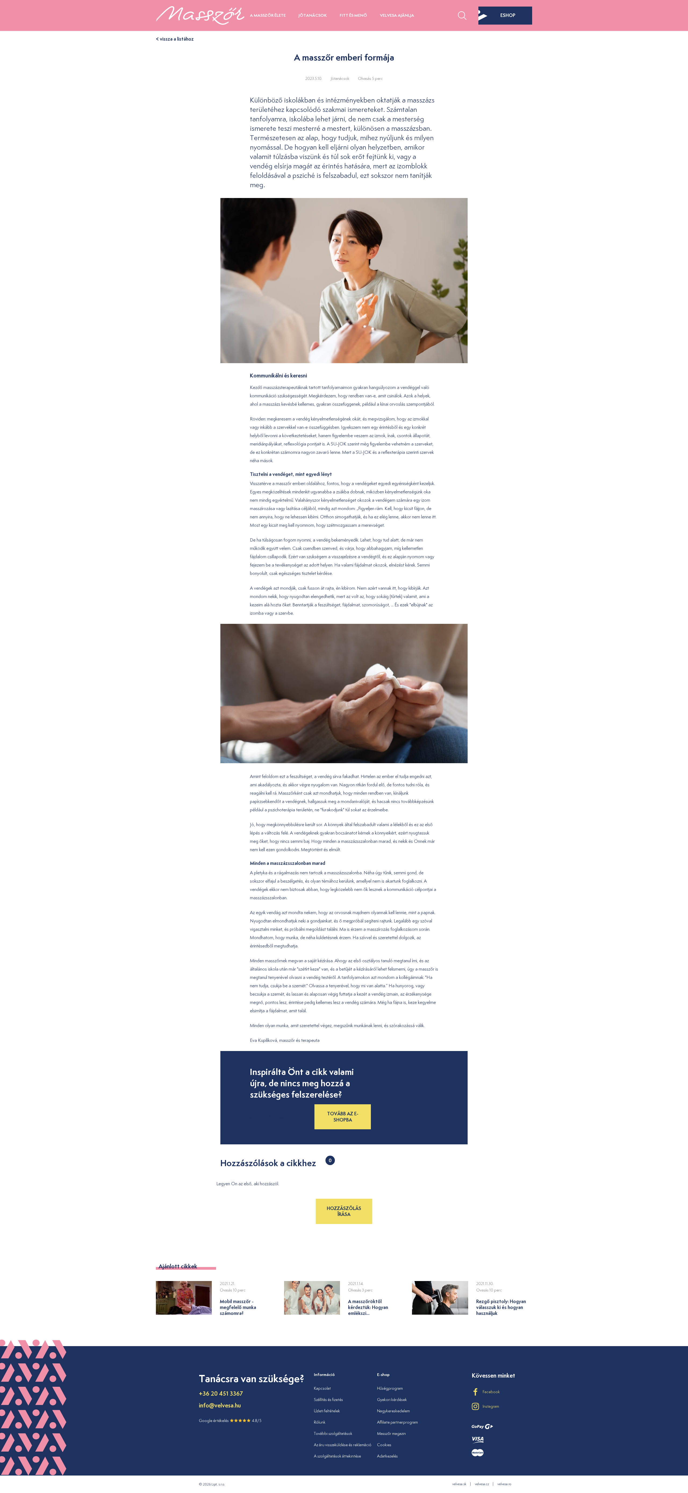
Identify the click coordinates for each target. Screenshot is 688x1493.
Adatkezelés (387, 1456)
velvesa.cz (482, 1484)
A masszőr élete (268, 15)
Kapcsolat (322, 1388)
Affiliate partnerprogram (397, 1422)
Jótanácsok (313, 15)
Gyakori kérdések (392, 1399)
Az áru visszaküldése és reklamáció (342, 1444)
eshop (507, 15)
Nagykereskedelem (393, 1410)
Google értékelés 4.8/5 (230, 1420)
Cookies (384, 1444)
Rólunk (319, 1422)
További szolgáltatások (333, 1433)
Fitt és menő (353, 15)
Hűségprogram (390, 1388)
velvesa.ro (504, 1484)
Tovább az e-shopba (343, 1116)
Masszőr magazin (391, 1433)
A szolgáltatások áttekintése (337, 1456)
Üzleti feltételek (327, 1410)
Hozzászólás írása (344, 1211)
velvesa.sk (459, 1484)
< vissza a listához (175, 39)
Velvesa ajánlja (397, 15)
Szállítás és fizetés (328, 1399)
